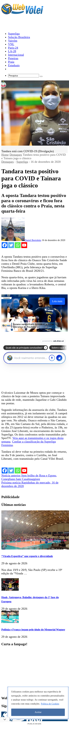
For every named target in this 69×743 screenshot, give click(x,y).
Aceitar (38, 712)
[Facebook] (5, 245)
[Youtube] (24, 245)
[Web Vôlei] (22, 12)
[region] (38, 702)
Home (5, 154)
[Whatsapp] (18, 245)
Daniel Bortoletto (33, 240)
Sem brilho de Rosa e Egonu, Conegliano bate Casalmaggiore (29, 477)
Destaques (16, 154)
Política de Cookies (50, 704)
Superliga (22, 161)
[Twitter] (11, 245)
